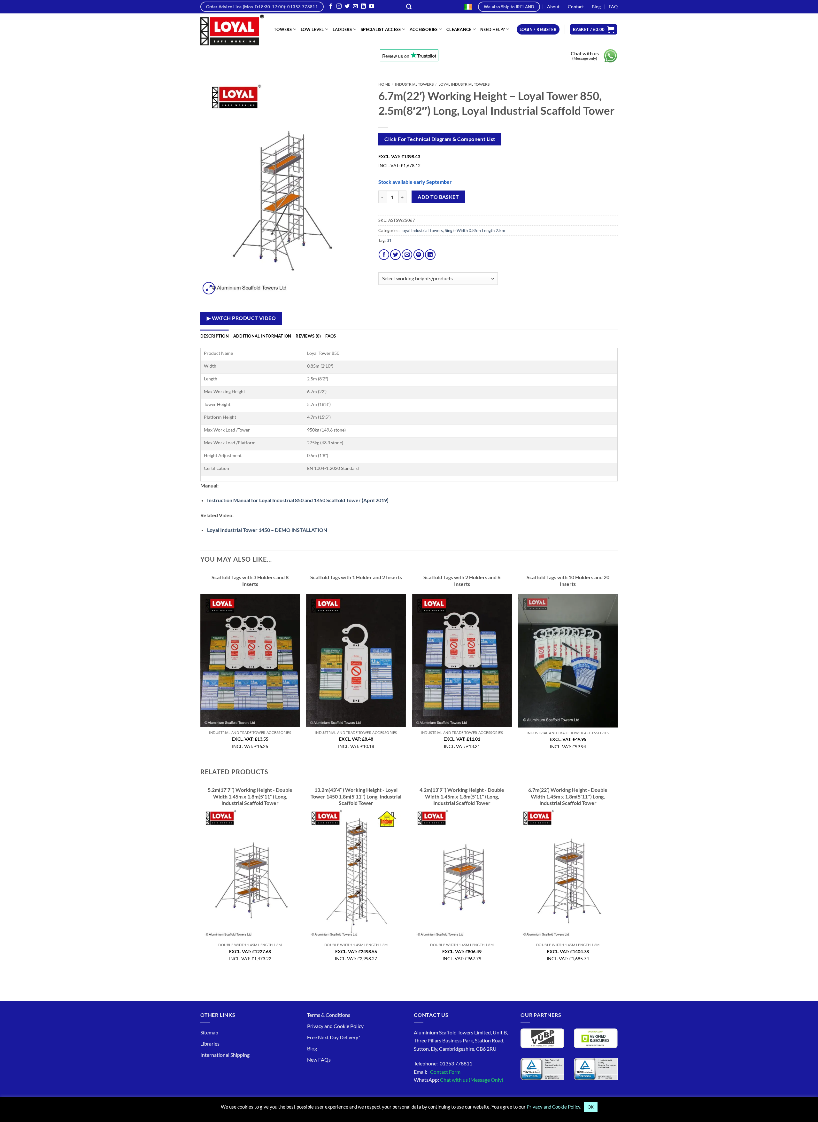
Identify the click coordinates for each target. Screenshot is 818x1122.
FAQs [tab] (330, 336)
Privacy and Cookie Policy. (554, 1107)
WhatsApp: (458, 1080)
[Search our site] (409, 7)
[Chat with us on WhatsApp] (610, 55)
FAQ (613, 6)
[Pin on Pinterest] (418, 254)
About (553, 6)
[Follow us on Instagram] (339, 6)
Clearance (458, 29)
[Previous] (200, 666)
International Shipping (225, 1055)
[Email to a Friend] (407, 254)
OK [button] (591, 1107)
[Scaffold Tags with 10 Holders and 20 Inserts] (568, 660)
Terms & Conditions (328, 1015)
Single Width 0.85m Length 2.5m (475, 230)
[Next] (617, 666)
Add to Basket (438, 197)
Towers (283, 29)
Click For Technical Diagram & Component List (439, 139)
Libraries (210, 1043)
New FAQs (319, 1059)
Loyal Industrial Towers (464, 84)
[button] (538, 29)
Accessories (424, 29)
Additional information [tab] (262, 336)
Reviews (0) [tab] (308, 336)
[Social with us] (355, 6)
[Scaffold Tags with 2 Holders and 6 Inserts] (462, 660)
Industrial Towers (414, 84)
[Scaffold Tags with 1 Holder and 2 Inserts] (356, 660)
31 (389, 240)
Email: (437, 1072)
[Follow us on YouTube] (371, 6)
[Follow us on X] (347, 6)
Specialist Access (381, 29)
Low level (312, 29)
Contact (576, 6)
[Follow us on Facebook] (330, 6)
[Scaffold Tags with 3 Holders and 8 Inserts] (250, 660)
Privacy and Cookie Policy (335, 1026)
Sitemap (209, 1032)
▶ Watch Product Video (241, 318)
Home (384, 84)
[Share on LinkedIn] (430, 254)
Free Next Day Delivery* (333, 1037)
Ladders (342, 29)
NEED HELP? (492, 29)
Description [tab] (214, 336)
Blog (596, 6)
